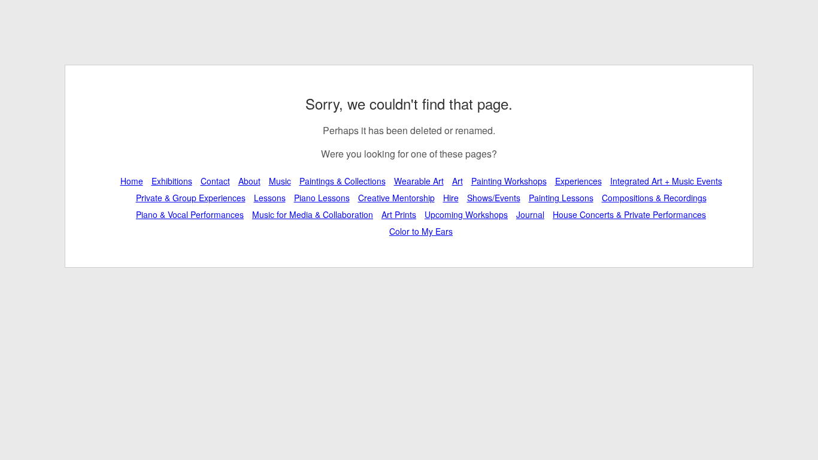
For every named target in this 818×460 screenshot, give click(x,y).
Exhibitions (172, 181)
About (249, 181)
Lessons (270, 198)
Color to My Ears (421, 231)
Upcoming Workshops (466, 214)
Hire (451, 198)
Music (280, 181)
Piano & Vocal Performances (190, 214)
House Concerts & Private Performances (629, 214)
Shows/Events (493, 198)
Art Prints (398, 214)
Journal (530, 214)
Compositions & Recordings (654, 198)
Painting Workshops (509, 181)
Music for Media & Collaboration (312, 214)
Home (131, 181)
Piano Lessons (322, 198)
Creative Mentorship (396, 198)
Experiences (578, 181)
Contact (215, 181)
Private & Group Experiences (191, 198)
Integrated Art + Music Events (666, 181)
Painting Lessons (561, 198)
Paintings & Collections (342, 181)
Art (457, 181)
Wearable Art (419, 181)
